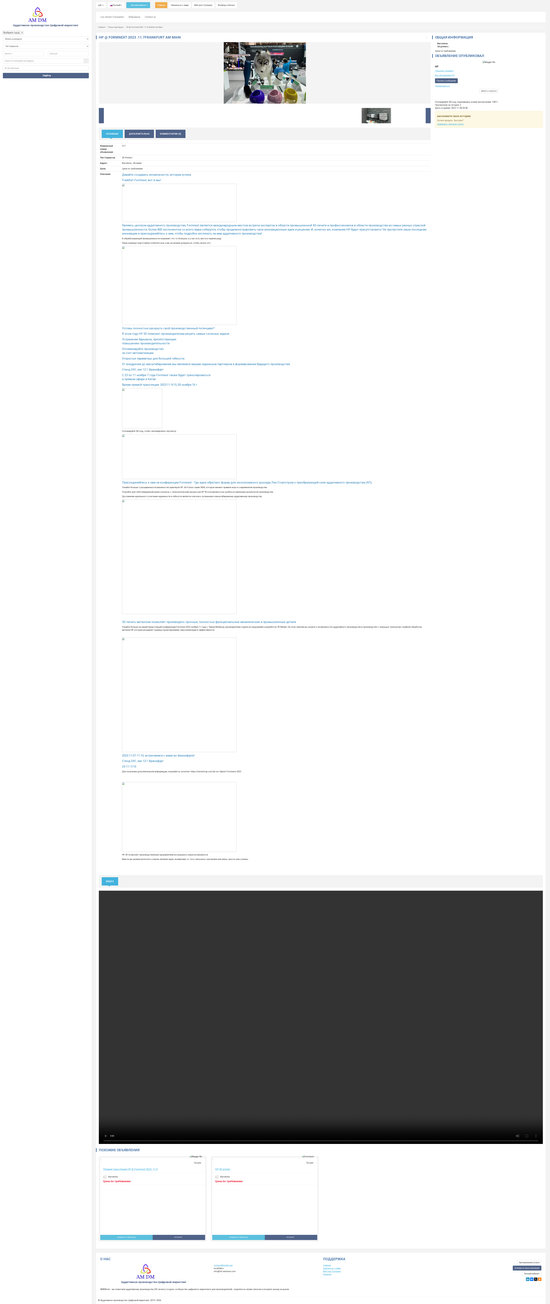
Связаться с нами (179, 5)
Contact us (150, 17)
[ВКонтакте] (531, 1279)
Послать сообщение (446, 81)
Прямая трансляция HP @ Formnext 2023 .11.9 (130, 1169)
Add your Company (203, 5)
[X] (535, 1279)
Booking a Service (226, 5)
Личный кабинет (138, 5)
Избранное (134, 17)
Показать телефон (444, 71)
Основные (112, 134)
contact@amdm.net (223, 1265)
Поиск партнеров (115, 27)
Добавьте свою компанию (527, 1268)
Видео (110, 881)
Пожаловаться (442, 86)
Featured (327, 1274)
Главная (161, 5)
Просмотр (178, 1237)
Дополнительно (139, 134)
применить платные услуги (450, 124)
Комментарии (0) (170, 134)
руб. (100, 5)
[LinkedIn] (527, 1279)
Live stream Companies (112, 17)
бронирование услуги (529, 1262)
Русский (116, 5)
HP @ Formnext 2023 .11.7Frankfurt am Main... (145, 27)
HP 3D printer (222, 1169)
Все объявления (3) (444, 75)
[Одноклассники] (539, 1279)
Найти (46, 75)
